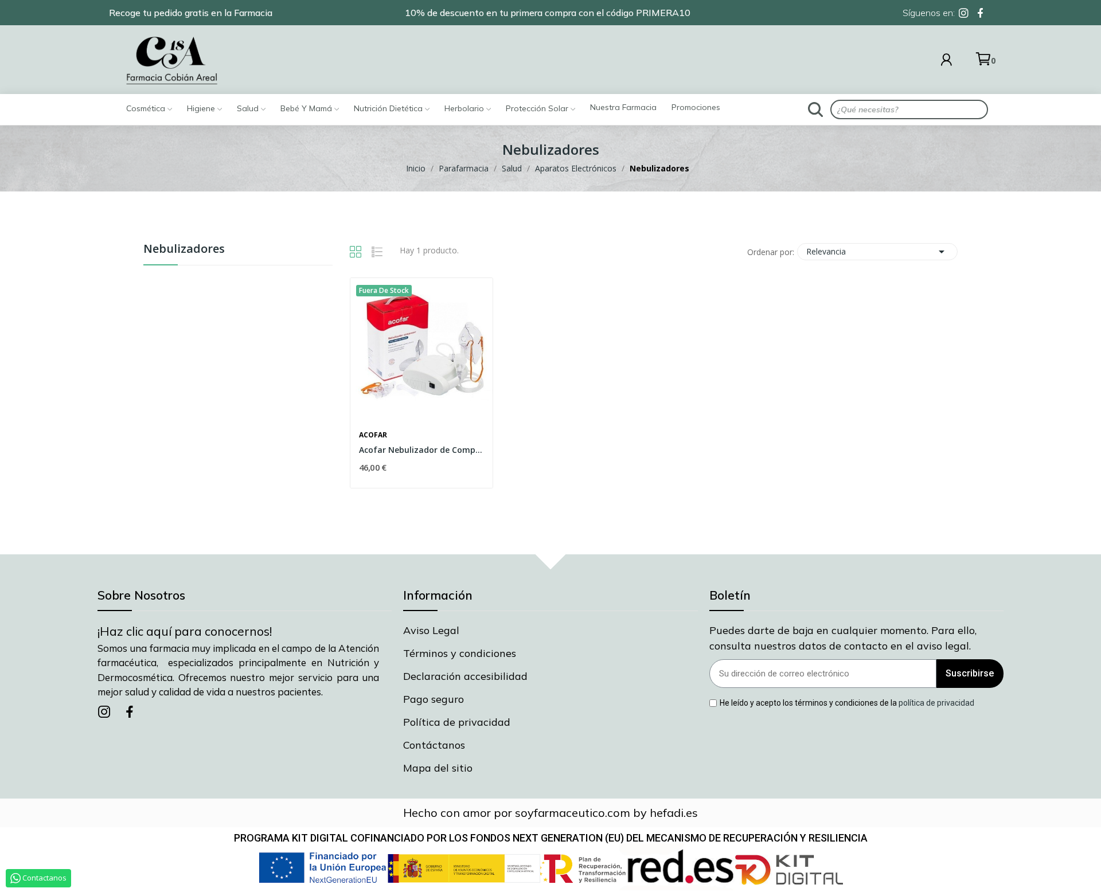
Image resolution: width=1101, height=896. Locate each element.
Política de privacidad (456, 722)
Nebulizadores (184, 249)
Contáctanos (434, 745)
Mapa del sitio (438, 767)
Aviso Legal (431, 630)
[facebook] (980, 13)
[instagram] (963, 13)
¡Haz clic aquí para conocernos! (184, 631)
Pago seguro (433, 699)
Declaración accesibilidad (465, 676)
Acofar (373, 435)
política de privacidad (936, 702)
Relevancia (877, 252)
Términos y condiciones (459, 653)
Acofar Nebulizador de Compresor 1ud (421, 449)
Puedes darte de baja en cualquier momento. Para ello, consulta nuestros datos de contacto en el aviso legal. (843, 638)
